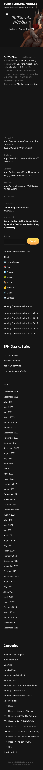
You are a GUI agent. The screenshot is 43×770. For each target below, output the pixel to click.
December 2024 (11, 391)
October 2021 (10, 504)
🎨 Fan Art (8, 282)
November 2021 (11, 499)
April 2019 (8, 597)
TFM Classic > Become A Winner (18, 711)
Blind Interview (11, 659)
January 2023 (10, 427)
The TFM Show (10, 57)
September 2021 (11, 509)
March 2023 (9, 417)
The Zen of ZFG (11, 355)
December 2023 (11, 396)
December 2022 (11, 432)
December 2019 (11, 561)
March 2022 (9, 478)
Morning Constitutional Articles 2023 (21, 323)
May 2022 (8, 468)
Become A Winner (12, 360)
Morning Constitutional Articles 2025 (21, 313)
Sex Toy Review (10, 700)
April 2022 (8, 473)
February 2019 (10, 607)
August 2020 (10, 540)
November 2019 (11, 566)
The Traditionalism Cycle (15, 370)
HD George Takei (25, 67)
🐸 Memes (8, 277)
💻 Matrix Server (11, 262)
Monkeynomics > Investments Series (20, 685)
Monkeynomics (10, 680)
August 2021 (10, 514)
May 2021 (8, 530)
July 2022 (8, 458)
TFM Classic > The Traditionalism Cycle (21, 736)
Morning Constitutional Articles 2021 (21, 333)
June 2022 (8, 463)
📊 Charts (8, 272)
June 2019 (8, 591)
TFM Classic (9, 705)
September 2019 (11, 576)
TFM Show (10, 197)
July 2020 (8, 545)
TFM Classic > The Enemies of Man (20, 726)
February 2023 (10, 422)
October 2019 (10, 571)
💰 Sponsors (9, 287)
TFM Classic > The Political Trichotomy (21, 731)
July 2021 (8, 520)
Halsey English (10, 67)
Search (7, 236)
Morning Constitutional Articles (18, 251)
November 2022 (11, 437)
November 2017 (11, 622)
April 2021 (8, 535)
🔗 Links (8, 292)
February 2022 (10, 484)
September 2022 (11, 448)
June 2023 (8, 407)
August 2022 (10, 453)
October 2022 (10, 443)
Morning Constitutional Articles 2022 (21, 328)
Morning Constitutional (14, 690)
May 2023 (8, 412)
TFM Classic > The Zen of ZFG (17, 741)
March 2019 (9, 602)
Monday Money (10, 670)
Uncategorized (10, 752)
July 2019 (8, 586)
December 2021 (11, 494)
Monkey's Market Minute (15, 675)
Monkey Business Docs (27, 84)
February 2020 (10, 555)
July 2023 (8, 402)
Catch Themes (25, 765)
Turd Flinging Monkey (21, 4)
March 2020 (9, 550)
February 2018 (10, 617)
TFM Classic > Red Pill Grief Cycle (19, 721)
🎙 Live (6, 256)
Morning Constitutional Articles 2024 (21, 318)
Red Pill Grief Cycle (12, 365)
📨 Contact (9, 297)
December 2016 (11, 627)
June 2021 (8, 525)
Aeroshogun (31, 63)
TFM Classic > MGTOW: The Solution (20, 716)
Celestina (21, 63)
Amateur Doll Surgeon (14, 654)
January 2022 (10, 489)
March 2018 (9, 612)
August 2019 (10, 581)
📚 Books (8, 267)
